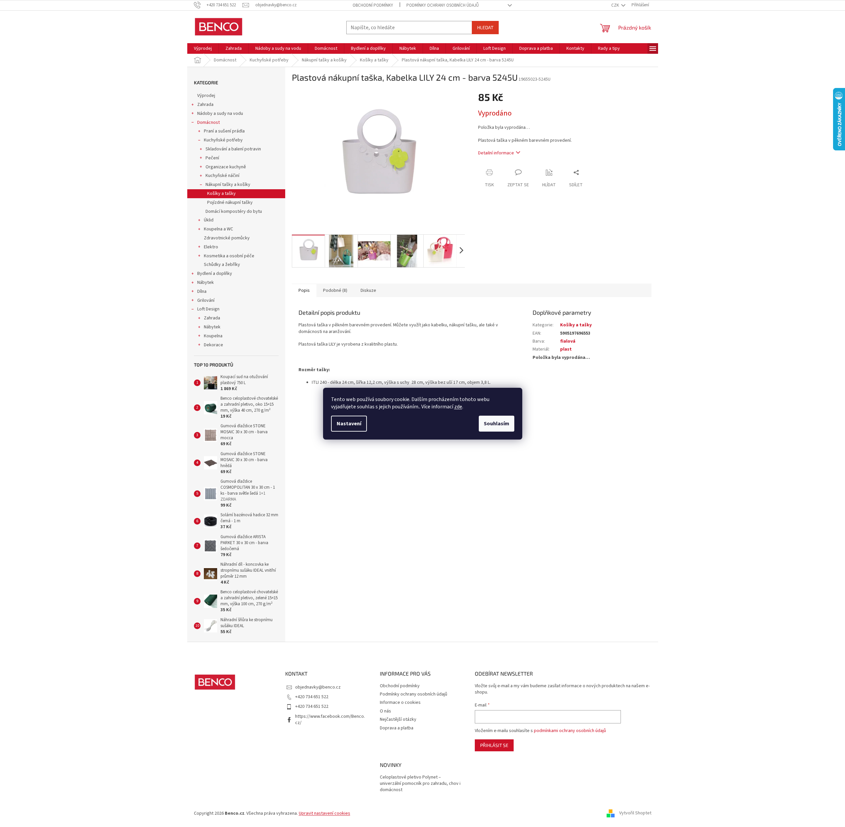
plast (566, 349)
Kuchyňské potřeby (223, 140)
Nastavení (349, 423)
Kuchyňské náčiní (222, 175)
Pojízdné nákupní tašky (230, 202)
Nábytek (205, 282)
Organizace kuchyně (226, 167)
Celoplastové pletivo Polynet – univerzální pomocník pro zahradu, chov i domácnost (420, 783)
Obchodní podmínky (373, 5)
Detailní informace (496, 153)
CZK (615, 5)
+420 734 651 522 (311, 697)
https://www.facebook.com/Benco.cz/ (330, 719)
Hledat (485, 27)
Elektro (211, 247)
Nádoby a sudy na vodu (220, 113)
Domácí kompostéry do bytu (234, 211)
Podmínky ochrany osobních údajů (442, 5)
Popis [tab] (304, 290)
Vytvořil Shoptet (635, 813)
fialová (567, 341)
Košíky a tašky (221, 193)
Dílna (202, 291)
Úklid (208, 220)
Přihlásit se (494, 745)
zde (458, 406)
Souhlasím (496, 423)
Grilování (205, 300)
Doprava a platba (396, 728)
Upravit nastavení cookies (324, 813)
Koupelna (213, 336)
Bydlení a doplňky (214, 273)
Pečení (212, 158)
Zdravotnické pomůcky (227, 238)
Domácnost (208, 122)
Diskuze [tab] (368, 290)
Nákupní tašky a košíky (228, 184)
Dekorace (213, 345)
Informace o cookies (400, 702)
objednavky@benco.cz (318, 687)
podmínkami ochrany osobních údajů (570, 730)
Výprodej (206, 95)
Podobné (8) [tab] (335, 290)
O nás (385, 711)
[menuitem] (202, 48)
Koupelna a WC (218, 229)
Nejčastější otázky (398, 719)
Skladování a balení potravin (233, 149)
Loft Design (208, 309)
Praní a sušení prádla (224, 131)
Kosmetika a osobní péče (229, 256)
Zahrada (205, 104)
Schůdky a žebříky (222, 264)
